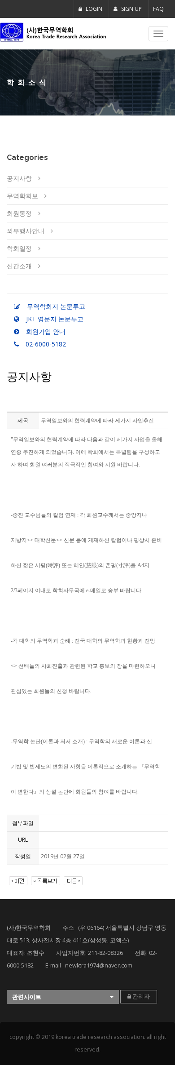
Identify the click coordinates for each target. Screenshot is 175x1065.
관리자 (140, 996)
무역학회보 (22, 195)
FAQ (158, 9)
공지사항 (19, 178)
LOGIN (93, 9)
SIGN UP (131, 9)
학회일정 (19, 248)
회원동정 (19, 213)
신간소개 (19, 266)
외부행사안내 (25, 230)
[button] (63, 997)
